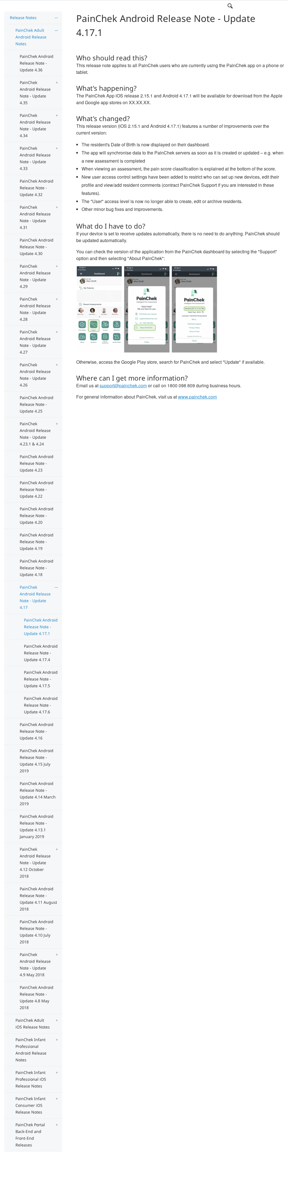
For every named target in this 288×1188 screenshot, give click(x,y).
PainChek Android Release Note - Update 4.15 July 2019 (36, 760)
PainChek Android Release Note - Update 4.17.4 (41, 652)
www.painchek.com (197, 396)
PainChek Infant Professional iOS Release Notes (30, 1079)
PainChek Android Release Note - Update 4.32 (36, 187)
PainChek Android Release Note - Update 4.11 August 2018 (38, 899)
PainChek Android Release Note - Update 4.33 (35, 158)
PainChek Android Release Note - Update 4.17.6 (41, 705)
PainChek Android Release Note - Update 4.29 (35, 276)
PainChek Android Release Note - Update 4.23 (36, 463)
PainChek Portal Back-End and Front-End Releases (30, 1135)
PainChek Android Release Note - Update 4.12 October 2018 (35, 862)
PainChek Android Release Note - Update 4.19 (36, 541)
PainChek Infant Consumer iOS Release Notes (30, 1105)
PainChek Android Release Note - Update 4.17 (35, 597)
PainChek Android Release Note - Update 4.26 (35, 375)
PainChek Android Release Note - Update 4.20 (36, 515)
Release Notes (23, 17)
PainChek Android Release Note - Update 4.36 (36, 63)
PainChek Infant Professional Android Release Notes (30, 1049)
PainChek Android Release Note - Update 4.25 (36, 404)
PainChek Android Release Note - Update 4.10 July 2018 (36, 932)
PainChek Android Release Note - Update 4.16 (36, 731)
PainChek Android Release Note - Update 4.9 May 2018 (35, 964)
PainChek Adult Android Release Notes (30, 37)
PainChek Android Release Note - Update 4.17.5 (41, 679)
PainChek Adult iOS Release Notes (32, 1024)
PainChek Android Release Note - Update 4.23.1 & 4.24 (35, 434)
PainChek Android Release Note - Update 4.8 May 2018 (36, 997)
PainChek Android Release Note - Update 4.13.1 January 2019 (36, 826)
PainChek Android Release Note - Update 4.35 (35, 92)
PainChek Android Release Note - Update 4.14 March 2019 (38, 793)
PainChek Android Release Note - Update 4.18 (36, 567)
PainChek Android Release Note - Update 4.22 (36, 489)
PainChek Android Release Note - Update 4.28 (35, 309)
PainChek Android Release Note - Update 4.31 (35, 217)
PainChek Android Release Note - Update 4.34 (35, 125)
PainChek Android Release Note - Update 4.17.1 (41, 626)
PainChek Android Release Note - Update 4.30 (36, 246)
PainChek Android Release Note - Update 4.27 (35, 342)
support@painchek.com (123, 385)
